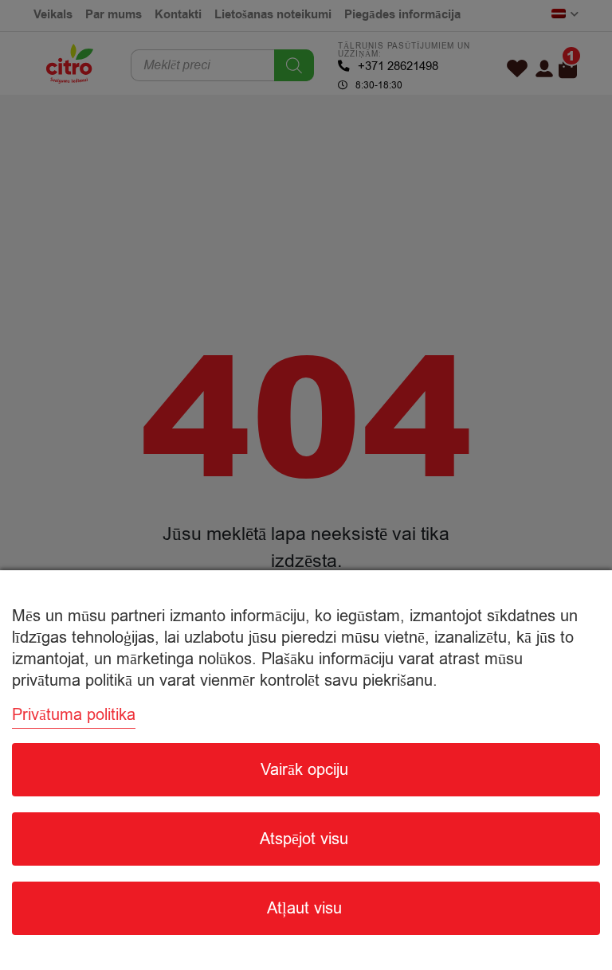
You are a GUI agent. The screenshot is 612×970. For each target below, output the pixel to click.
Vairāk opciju (304, 769)
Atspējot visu (304, 839)
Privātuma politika (73, 715)
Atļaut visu (304, 908)
